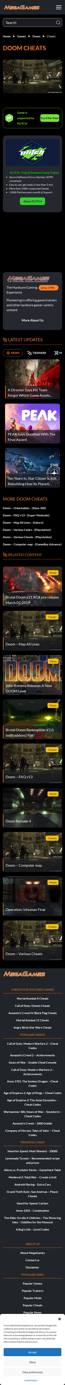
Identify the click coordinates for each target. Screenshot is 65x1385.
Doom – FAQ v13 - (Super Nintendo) (26, 515)
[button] (59, 1318)
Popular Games (32, 1283)
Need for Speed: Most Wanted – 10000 (32, 1151)
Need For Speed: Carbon (32, 1203)
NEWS (15, 352)
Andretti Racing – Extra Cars (32, 1184)
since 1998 (47, 287)
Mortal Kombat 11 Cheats (32, 1020)
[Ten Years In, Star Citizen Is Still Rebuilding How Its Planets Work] (32, 467)
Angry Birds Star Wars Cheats (33, 1027)
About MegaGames (32, 1252)
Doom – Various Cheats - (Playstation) (27, 537)
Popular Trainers (32, 1290)
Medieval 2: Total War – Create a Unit (33, 1177)
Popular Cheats (32, 1305)
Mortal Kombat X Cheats (32, 998)
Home (7, 36)
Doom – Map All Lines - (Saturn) (23, 522)
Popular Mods (33, 1298)
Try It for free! (49, 118)
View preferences (32, 1372)
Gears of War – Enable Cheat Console (33, 1062)
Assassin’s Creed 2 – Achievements (32, 1055)
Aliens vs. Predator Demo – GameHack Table (32, 1170)
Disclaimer (32, 1267)
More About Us (33, 320)
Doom (36, 36)
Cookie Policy (30, 1380)
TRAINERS (39, 352)
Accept (32, 1352)
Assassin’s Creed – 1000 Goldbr (32, 1123)
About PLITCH (32, 201)
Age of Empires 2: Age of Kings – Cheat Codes (32, 1093)
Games (21, 36)
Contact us (32, 1260)
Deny (32, 1362)
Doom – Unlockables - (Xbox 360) (24, 508)
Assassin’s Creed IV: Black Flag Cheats (32, 1013)
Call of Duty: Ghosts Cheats (32, 1005)
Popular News (32, 1312)
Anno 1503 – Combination (32, 1210)
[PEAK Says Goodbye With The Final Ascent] (32, 423)
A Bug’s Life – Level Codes (32, 1229)
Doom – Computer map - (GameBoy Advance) (32, 544)
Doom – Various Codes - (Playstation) (27, 529)
